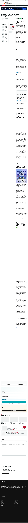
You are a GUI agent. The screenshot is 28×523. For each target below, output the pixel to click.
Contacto (2, 506)
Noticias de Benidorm (3, 496)
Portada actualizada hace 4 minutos (7, 0)
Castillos (2, 502)
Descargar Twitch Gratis (6, 40)
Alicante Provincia (3, 494)
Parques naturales (16, 500)
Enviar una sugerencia (20, 384)
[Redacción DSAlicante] (3, 19)
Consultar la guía (20, 100)
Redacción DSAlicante (9, 432)
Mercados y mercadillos (16, 503)
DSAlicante (3, 481)
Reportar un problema (8, 384)
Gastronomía (2, 503)
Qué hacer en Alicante (3, 499)
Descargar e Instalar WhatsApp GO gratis (6, 30)
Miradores (15, 502)
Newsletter (15, 506)
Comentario (3, 446)
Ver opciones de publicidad (14, 410)
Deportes (15, 495)
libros (17, 72)
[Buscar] (23, 3)
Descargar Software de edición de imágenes (6, 37)
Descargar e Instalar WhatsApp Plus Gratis (6, 27)
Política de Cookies (15, 522)
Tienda (15, 507)
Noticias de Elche (3, 495)
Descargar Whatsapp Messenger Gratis (6, 34)
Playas (2, 500)
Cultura (15, 494)
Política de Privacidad (9, 522)
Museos (15, 501)
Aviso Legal (5, 522)
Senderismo (15, 499)
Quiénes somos (3, 507)
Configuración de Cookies (20, 522)
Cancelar (24, 428)
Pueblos (2, 501)
